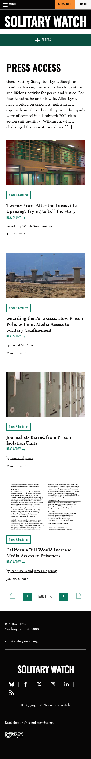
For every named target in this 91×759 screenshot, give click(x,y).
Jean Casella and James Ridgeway (34, 570)
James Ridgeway (22, 457)
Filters (46, 40)
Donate (83, 4)
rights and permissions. (38, 722)
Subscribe (65, 4)
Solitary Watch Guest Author (31, 225)
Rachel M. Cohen (23, 344)
